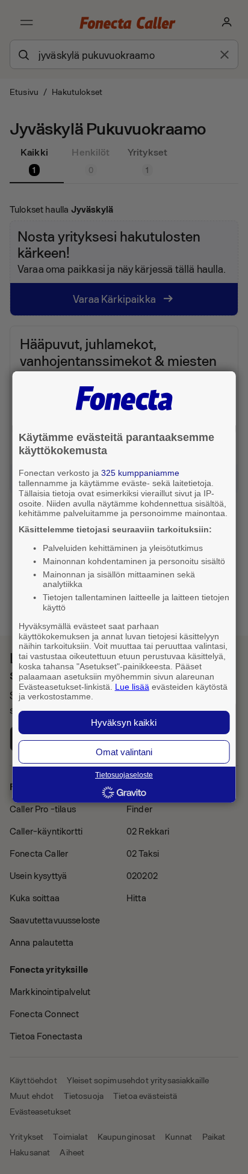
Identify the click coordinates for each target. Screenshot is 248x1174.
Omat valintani (124, 752)
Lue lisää (132, 686)
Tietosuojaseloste (124, 775)
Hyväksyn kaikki (124, 722)
